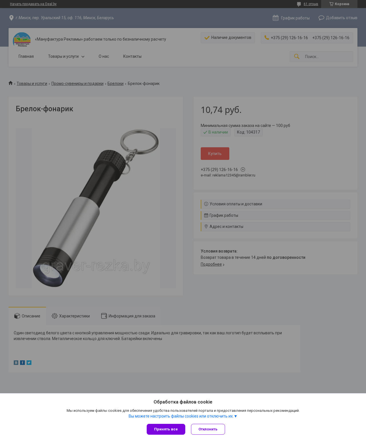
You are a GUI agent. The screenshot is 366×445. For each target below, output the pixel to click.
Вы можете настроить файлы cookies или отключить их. (181, 416)
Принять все (166, 429)
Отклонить (208, 429)
